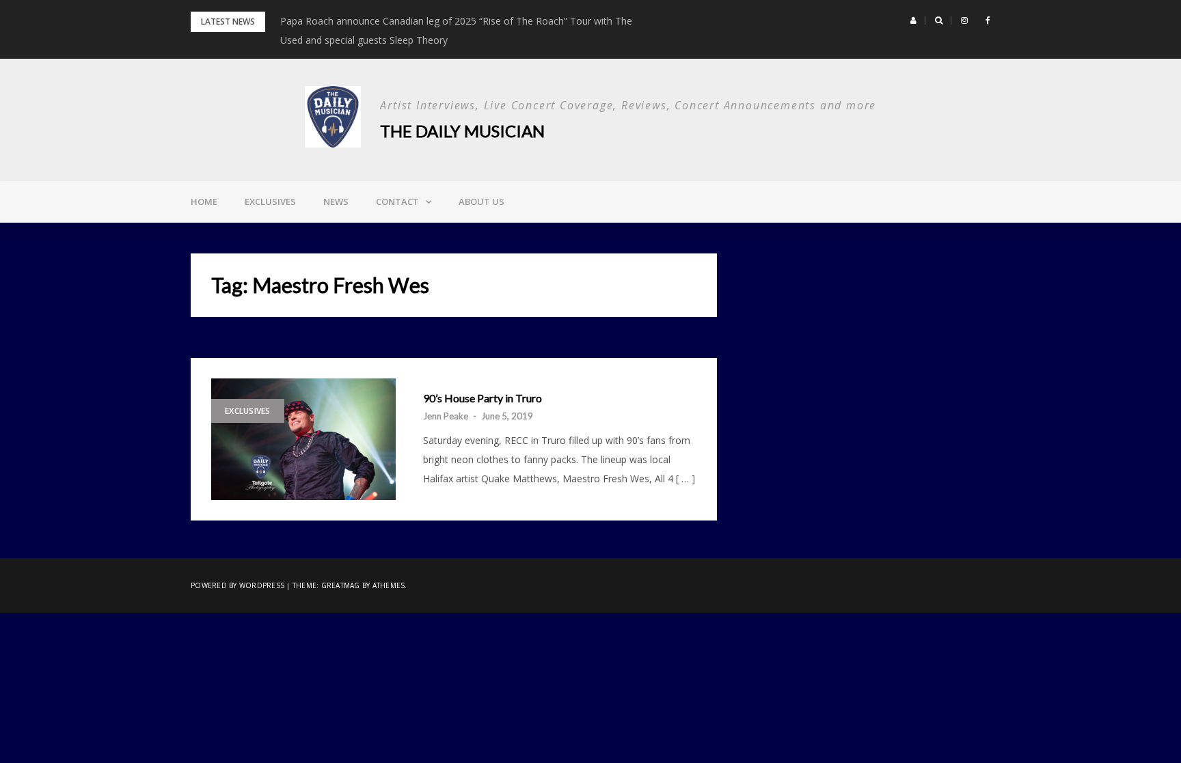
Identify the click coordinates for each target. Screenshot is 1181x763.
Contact (397, 201)
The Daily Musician (462, 131)
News (336, 201)
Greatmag (340, 585)
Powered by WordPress (237, 585)
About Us (481, 201)
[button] (913, 20)
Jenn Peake (445, 416)
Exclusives (270, 201)
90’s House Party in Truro (482, 398)
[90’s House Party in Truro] (303, 439)
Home (204, 201)
